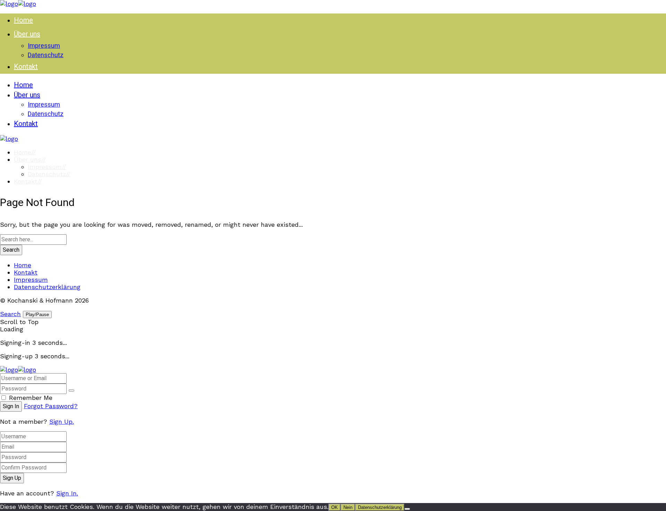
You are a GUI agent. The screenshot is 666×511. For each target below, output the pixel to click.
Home (25, 152)
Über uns (30, 159)
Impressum (47, 166)
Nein (347, 507)
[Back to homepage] (18, 369)
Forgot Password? (51, 406)
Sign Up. (61, 421)
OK (334, 507)
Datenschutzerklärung (47, 286)
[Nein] (407, 509)
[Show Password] (71, 390)
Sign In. (67, 493)
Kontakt (28, 181)
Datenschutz (49, 174)
